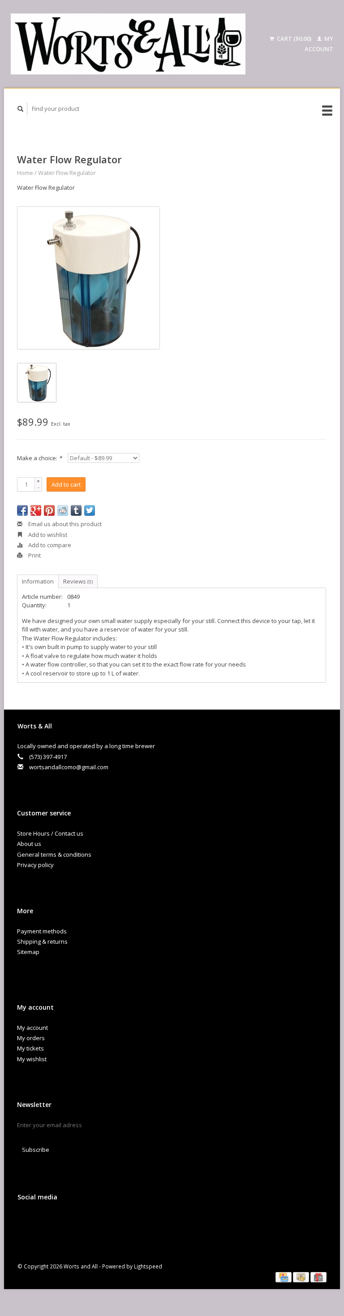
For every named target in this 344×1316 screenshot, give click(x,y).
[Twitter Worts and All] (44, 1221)
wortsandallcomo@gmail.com (68, 767)
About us (29, 844)
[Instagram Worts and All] (81, 1221)
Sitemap (28, 952)
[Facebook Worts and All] (26, 1221)
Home (25, 173)
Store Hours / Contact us (50, 833)
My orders (31, 1038)
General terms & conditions (54, 854)
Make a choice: (39, 458)
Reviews (78, 581)
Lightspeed (148, 1266)
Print (34, 555)
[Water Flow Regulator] (88, 278)
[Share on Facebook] (22, 510)
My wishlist (32, 1059)
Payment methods (42, 931)
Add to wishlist (47, 535)
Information (38, 581)
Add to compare (49, 545)
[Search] (20, 108)
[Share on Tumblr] (76, 510)
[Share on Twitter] (89, 510)
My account (32, 1028)
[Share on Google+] (35, 510)
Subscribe (35, 1150)
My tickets (30, 1048)
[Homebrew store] (128, 43)
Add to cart (66, 484)
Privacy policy (35, 865)
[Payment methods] (284, 1276)
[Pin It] (49, 510)
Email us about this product (64, 524)
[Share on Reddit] (62, 510)
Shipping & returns (42, 941)
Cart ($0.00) (294, 39)
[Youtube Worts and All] (63, 1221)
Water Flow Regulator (67, 173)
